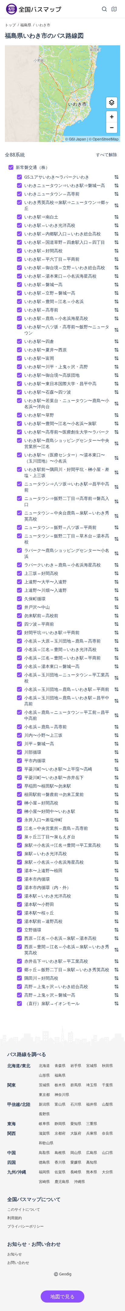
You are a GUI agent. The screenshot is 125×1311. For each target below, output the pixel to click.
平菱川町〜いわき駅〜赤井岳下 (54, 777)
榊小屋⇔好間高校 (41, 803)
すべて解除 (106, 154)
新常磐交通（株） (33, 167)
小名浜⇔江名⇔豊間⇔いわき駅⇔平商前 (62, 658)
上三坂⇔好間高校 (41, 573)
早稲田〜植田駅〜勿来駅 (47, 786)
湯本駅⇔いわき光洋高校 (47, 896)
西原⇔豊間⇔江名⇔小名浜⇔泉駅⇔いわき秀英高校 (66, 949)
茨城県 (44, 1084)
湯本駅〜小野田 (39, 904)
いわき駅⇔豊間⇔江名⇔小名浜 (54, 301)
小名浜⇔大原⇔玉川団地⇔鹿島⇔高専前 (62, 641)
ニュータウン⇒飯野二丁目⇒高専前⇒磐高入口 (66, 501)
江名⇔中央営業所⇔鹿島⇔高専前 (56, 828)
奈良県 (107, 1133)
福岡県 (44, 1171)
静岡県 (60, 1123)
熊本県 (91, 1171)
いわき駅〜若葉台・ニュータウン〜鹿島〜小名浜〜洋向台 (66, 403)
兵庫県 (91, 1133)
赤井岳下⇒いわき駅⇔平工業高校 (56, 961)
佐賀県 (60, 1171)
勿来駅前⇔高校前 (41, 615)
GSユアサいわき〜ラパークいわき (56, 177)
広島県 (91, 1152)
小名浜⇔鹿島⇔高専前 (45, 727)
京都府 (60, 1133)
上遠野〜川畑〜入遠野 (45, 590)
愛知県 (75, 1123)
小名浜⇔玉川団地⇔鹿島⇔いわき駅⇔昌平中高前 (66, 701)
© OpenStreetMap (104, 138)
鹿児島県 (62, 1181)
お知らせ (14, 1254)
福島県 (60, 1075)
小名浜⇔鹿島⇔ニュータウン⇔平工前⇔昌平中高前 (66, 715)
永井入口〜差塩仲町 (43, 820)
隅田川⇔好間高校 (41, 978)
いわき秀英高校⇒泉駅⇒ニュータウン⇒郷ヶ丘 (66, 205)
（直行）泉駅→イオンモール (51, 1003)
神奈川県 (62, 1094)
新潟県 (44, 1104)
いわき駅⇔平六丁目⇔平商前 (51, 259)
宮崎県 (44, 1181)
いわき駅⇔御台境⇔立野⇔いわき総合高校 (64, 267)
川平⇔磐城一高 (39, 743)
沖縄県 (79, 1181)
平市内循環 (35, 760)
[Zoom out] (111, 127)
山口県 (107, 1152)
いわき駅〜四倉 (39, 341)
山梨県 (107, 1104)
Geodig (65, 1274)
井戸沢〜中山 (37, 607)
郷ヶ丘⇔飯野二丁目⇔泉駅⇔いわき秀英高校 (66, 969)
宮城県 (91, 1065)
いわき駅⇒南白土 (41, 217)
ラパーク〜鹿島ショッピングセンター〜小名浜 (66, 553)
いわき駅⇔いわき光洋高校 (49, 225)
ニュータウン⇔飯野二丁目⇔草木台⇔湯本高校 (66, 539)
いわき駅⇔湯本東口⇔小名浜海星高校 (60, 276)
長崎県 (75, 1171)
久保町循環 (35, 598)
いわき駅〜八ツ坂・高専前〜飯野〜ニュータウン (66, 330)
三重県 (91, 1123)
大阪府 (75, 1133)
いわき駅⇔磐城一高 (43, 284)
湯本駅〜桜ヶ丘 (39, 913)
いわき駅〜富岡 (39, 358)
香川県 (60, 1162)
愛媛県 (75, 1162)
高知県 (91, 1162)
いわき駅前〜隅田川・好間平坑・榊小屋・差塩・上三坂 (66, 472)
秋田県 (107, 1065)
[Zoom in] (111, 116)
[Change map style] (111, 102)
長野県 (44, 1113)
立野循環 (32, 930)
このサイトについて (23, 1209)
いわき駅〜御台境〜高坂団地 (51, 375)
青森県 (60, 1065)
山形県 (44, 1075)
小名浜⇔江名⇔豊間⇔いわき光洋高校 (60, 649)
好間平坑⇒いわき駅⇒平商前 (51, 632)
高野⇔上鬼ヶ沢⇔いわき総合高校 (56, 986)
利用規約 (14, 1217)
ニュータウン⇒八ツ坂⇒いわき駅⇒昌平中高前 (66, 487)
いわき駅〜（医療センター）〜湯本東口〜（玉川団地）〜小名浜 (64, 458)
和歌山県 (46, 1142)
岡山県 (75, 1152)
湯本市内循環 (37, 879)
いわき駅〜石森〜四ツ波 (47, 392)
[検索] (104, 9)
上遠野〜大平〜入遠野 (45, 582)
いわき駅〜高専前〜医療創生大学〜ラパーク (66, 432)
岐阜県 (44, 1123)
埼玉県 (91, 1084)
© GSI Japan (75, 138)
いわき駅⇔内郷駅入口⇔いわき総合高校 (62, 234)
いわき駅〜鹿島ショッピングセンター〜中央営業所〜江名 (66, 443)
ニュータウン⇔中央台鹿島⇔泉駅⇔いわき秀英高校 (66, 516)
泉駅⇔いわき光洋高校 (45, 853)
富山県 (60, 1104)
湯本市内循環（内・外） (47, 887)
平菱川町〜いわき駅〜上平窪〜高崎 (58, 769)
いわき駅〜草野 (39, 415)
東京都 (44, 1094)
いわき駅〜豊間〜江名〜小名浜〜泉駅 (60, 423)
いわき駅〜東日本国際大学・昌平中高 (60, 383)
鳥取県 (44, 1152)
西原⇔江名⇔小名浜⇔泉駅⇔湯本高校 (60, 938)
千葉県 (107, 1084)
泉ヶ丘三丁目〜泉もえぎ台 (49, 836)
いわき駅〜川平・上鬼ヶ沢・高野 (56, 366)
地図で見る (62, 1296)
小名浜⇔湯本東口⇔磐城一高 (51, 666)
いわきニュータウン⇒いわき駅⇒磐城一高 (64, 185)
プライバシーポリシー (25, 1226)
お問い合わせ (18, 1262)
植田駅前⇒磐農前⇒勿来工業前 (54, 794)
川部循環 (32, 752)
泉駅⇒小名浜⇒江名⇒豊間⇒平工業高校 (62, 845)
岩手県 (75, 1065)
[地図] (114, 9)
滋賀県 (44, 1133)
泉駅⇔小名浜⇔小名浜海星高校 (54, 862)
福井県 (91, 1104)
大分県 (107, 1171)
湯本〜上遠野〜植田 (43, 870)
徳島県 (44, 1162)
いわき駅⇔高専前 (41, 310)
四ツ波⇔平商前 (39, 624)
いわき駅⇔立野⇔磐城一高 (49, 293)
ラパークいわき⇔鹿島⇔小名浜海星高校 (62, 565)
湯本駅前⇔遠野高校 (43, 921)
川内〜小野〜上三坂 (43, 735)
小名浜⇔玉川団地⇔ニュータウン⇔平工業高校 (66, 678)
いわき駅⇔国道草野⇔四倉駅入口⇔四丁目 (64, 242)
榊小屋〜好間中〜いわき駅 (49, 811)
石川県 (75, 1104)
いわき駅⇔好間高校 (43, 250)
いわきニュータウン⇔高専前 (51, 194)
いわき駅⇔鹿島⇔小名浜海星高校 (56, 318)
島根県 (60, 1152)
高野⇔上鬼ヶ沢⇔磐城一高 (49, 995)
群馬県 (75, 1084)
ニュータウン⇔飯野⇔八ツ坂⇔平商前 (60, 527)
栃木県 (60, 1084)
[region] (62, 93)
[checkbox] (10, 167)
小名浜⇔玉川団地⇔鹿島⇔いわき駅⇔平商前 (66, 689)
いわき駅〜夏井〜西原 (45, 350)
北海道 (44, 1065)
